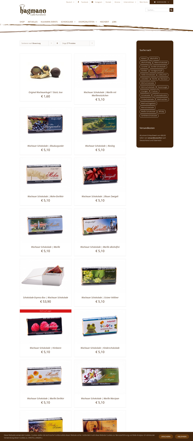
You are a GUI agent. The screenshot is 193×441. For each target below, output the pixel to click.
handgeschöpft (156, 71)
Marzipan (164, 79)
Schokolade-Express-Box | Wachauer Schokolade (45, 297)
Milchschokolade (147, 83)
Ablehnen (182, 436)
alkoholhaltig (146, 62)
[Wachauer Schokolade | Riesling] (100, 109)
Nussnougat (162, 87)
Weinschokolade (147, 107)
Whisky (161, 111)
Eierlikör (144, 71)
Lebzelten (145, 79)
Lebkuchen (162, 75)
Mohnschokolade (148, 87)
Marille (154, 79)
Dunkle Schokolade (158, 67)
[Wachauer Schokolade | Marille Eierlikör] (45, 361)
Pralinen (154, 91)
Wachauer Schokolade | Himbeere (45, 347)
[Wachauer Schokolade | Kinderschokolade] (100, 311)
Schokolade (145, 95)
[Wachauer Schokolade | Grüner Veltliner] (100, 260)
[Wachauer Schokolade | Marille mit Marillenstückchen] (100, 55)
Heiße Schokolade (148, 75)
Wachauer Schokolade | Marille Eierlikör (45, 398)
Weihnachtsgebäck (148, 103)
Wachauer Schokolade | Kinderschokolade (100, 347)
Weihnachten (162, 99)
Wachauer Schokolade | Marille (45, 247)
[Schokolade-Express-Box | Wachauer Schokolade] (45, 260)
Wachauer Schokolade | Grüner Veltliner (100, 297)
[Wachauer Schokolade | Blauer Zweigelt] (100, 159)
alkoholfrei (154, 58)
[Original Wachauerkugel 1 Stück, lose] (45, 55)
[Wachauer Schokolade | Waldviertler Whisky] (100, 412)
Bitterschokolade (160, 62)
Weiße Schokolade (148, 111)
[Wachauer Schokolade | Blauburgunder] (45, 109)
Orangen (144, 91)
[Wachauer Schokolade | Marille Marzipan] (100, 361)
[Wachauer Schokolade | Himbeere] (45, 311)
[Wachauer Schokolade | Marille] (45, 209)
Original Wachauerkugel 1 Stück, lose (45, 92)
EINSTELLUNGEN (34, 438)
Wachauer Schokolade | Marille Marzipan (100, 398)
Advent (144, 58)
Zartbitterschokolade (149, 115)
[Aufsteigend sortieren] (57, 43)
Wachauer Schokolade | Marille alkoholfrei (100, 247)
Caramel (144, 67)
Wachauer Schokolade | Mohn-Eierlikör (46, 196)
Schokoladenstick (160, 95)
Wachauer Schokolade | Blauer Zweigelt (100, 196)
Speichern (165, 436)
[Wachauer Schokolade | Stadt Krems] (45, 412)
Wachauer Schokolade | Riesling (100, 145)
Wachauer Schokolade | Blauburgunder (45, 145)
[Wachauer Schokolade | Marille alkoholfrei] (100, 209)
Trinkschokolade (147, 99)
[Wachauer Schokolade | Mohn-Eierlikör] (45, 159)
